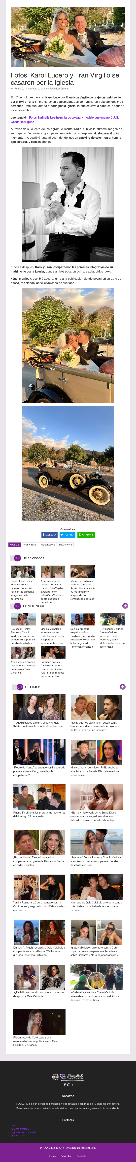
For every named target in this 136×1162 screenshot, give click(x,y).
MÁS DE (14, 544)
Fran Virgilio (29, 544)
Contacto (81, 1156)
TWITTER (69, 535)
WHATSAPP (87, 535)
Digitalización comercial (23, 1132)
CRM (13, 1125)
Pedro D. (19, 88)
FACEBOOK (50, 535)
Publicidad (66, 1156)
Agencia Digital (19, 1135)
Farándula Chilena (59, 88)
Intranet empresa (20, 1129)
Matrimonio (65, 544)
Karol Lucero (48, 544)
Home (52, 1156)
